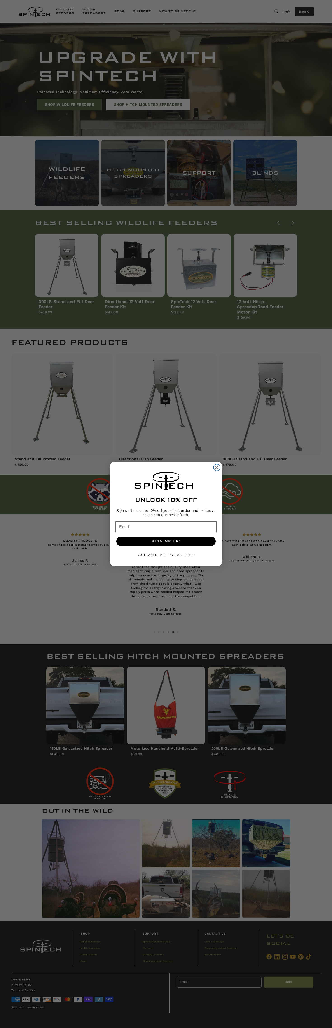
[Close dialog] (216, 467)
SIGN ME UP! (166, 541)
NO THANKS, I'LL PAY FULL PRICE (166, 554)
